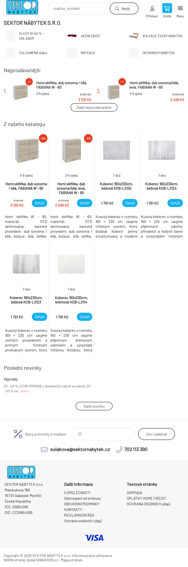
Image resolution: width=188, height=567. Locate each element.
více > (25, 391)
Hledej (125, 8)
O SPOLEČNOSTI (77, 492)
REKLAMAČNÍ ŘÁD (79, 515)
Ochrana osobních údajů (83, 521)
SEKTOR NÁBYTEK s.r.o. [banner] (25, 7)
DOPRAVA (134, 492)
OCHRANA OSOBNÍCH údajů (148, 504)
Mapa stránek (71, 560)
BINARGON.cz (47, 560)
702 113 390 (136, 449)
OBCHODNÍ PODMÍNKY (82, 504)
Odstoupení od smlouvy (82, 498)
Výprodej (10, 379)
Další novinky (94, 406)
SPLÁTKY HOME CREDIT (146, 498)
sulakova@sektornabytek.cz (80, 449)
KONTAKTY (73, 509)
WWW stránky (15, 560)
